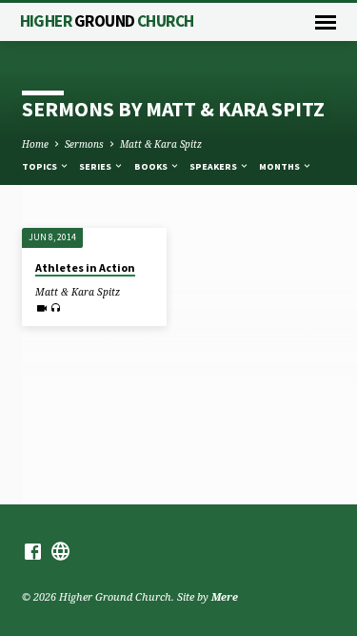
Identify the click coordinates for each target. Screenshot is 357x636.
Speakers (214, 166)
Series (96, 166)
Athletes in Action (85, 267)
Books (151, 166)
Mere (224, 596)
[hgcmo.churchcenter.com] (60, 551)
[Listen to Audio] (55, 307)
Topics (40, 166)
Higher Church (107, 20)
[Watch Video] (41, 308)
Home (35, 144)
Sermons (84, 144)
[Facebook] (33, 551)
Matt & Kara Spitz (161, 144)
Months (280, 166)
